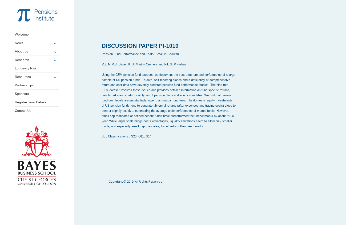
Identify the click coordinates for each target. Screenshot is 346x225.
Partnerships (24, 85)
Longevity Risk (25, 68)
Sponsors (22, 94)
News (19, 43)
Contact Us (23, 110)
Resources (23, 77)
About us (21, 51)
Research (22, 60)
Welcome (22, 34)
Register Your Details (30, 102)
